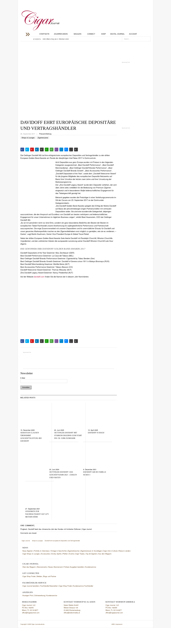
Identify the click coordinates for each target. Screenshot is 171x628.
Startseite (44, 34)
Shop (103, 34)
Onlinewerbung (39, 595)
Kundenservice (90, 567)
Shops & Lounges (28, 137)
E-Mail (22, 378)
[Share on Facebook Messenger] (66, 149)
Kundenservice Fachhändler (83, 586)
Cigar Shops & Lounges (31, 553)
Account (133, 34)
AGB (113, 624)
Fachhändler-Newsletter (48, 586)
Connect (91, 34)
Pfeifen (65, 553)
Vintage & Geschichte (58, 551)
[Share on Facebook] (22, 149)
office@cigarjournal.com (30, 612)
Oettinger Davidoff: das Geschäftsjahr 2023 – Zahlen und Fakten (63, 475)
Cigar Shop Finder (29, 576)
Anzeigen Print (27, 595)
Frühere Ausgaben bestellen (74, 567)
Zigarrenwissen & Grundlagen (91, 551)
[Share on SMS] (51, 149)
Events (71, 553)
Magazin (77, 34)
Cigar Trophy (79, 553)
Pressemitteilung (45, 134)
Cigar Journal (40, 20)
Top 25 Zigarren (91, 553)
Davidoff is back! (96, 433)
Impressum (119, 624)
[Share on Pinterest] (32, 149)
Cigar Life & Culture (110, 551)
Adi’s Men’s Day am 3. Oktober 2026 (56, 39)
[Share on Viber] (56, 149)
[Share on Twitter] (27, 149)
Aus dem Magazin (104, 553)
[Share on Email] (42, 149)
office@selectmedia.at (72, 612)
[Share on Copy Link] (71, 149)
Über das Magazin (29, 567)
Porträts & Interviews (41, 551)
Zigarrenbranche (73, 551)
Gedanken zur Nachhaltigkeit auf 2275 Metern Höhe (37, 514)
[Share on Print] (76, 149)
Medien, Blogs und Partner (46, 576)
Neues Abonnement (55, 567)
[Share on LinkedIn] (37, 149)
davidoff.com (39, 276)
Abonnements (42, 567)
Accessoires (45, 553)
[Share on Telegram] (61, 149)
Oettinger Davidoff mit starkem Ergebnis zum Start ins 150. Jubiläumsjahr (68, 435)
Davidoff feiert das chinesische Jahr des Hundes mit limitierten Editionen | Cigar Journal (60, 529)
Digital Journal (117, 34)
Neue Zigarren (27, 551)
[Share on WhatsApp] (47, 149)
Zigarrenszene (43, 137)
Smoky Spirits (56, 553)
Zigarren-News (61, 34)
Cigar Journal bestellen (30, 586)
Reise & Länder (124, 551)
